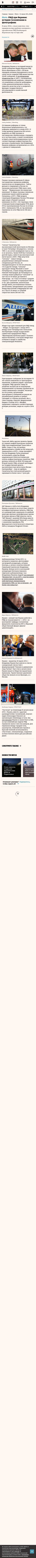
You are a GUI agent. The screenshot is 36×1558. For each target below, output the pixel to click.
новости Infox (9, 755)
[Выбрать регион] (21, 2)
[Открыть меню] (33, 2)
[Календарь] (13, 2)
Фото (17, 14)
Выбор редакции (7, 9)
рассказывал (7, 720)
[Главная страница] (2, 2)
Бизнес (11, 14)
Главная (5, 14)
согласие (16, 1551)
